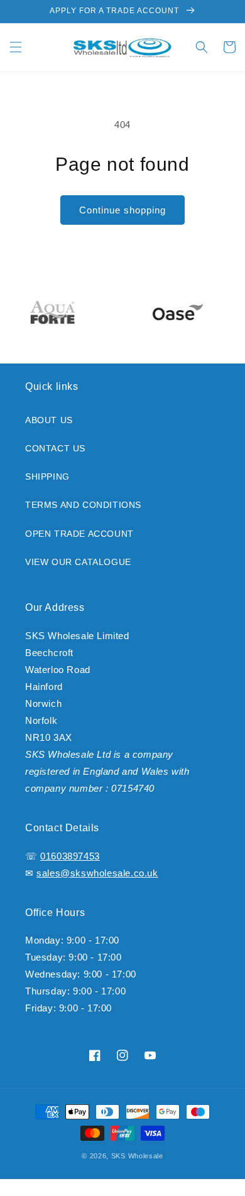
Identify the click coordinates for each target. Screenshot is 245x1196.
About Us (49, 420)
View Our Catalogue (78, 562)
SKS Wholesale (137, 1156)
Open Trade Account (79, 534)
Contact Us (55, 448)
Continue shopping (122, 210)
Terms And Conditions (83, 505)
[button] (16, 47)
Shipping (47, 476)
